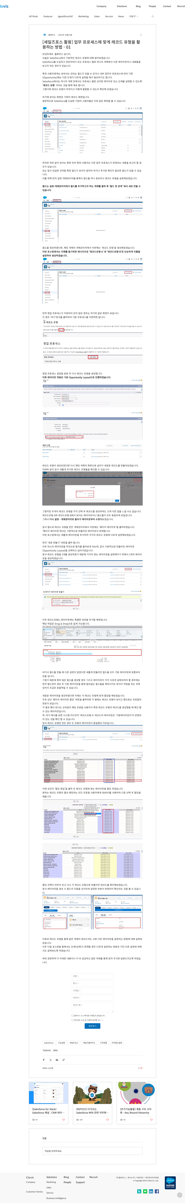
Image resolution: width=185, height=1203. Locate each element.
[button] (168, 6)
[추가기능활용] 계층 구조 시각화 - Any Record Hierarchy (135, 1110)
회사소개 (131, 1177)
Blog (66, 1177)
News (121, 16)
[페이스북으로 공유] (43, 1060)
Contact (80, 1177)
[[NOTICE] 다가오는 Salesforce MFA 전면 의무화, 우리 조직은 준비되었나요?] (92, 1093)
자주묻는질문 (117, 1042)
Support (80, 1182)
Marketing (83, 16)
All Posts (33, 16)
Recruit (94, 1177)
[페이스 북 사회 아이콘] (157, 1191)
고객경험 (103, 1042)
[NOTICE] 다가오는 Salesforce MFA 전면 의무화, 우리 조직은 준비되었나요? (91, 1110)
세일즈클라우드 (89, 1042)
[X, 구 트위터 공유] (50, 1060)
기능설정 (61, 1042)
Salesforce (48, 1042)
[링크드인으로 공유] (57, 1060)
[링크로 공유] (63, 1060)
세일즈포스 (74, 1042)
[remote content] (92, 1001)
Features (47, 16)
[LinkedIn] (151, 1191)
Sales (97, 16)
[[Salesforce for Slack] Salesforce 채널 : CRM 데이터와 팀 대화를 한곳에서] (48, 1093)
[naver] (145, 1191)
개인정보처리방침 (152, 1177)
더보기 (132, 16)
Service (109, 16)
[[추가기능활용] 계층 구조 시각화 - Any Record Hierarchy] (136, 1093)
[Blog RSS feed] (139, 1191)
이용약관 (139, 1177)
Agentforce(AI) (65, 16)
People (67, 1182)
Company (30, 1182)
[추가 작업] (141, 34)
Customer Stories (34, 1191)
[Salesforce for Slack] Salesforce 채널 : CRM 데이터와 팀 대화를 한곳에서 (48, 1110)
